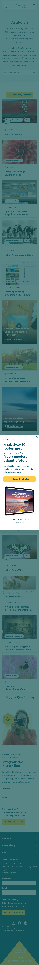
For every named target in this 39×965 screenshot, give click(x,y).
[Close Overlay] (37, 437)
